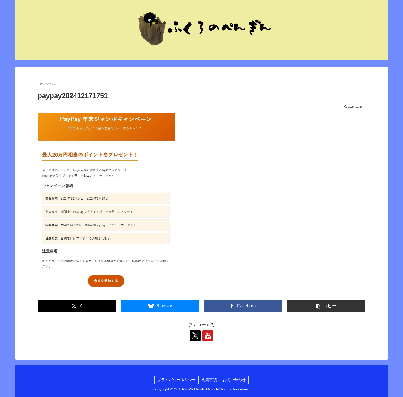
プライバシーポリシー (176, 380)
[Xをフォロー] (195, 335)
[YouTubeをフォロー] (207, 335)
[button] (326, 306)
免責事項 (209, 380)
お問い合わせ (234, 380)
